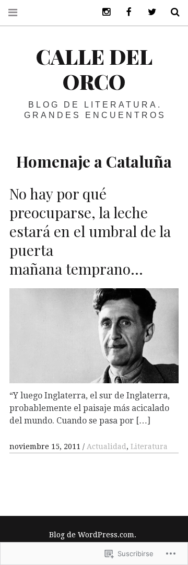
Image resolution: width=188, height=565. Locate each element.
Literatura (149, 446)
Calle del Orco (94, 68)
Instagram (102, 12)
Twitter (148, 12)
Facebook (125, 12)
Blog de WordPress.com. (92, 535)
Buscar (171, 12)
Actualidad (106, 446)
